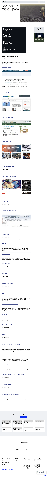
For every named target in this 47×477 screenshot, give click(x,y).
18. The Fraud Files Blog (7, 324)
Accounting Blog (14, 463)
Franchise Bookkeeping (37, 460)
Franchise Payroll (36, 461)
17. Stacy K (4, 44)
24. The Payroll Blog (5, 50)
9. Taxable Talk (5, 37)
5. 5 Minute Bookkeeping (6, 33)
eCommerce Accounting (37, 466)
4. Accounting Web (6, 141)
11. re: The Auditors (6, 254)
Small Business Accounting (27, 466)
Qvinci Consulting (36, 462)
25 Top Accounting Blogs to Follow (7, 29)
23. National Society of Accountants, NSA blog (9, 49)
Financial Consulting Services (37, 465)
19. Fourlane (4, 334)
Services (11, 1)
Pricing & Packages (15, 462)
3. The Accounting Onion (7, 117)
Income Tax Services (26, 461)
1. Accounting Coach (5, 30)
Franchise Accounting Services (38, 459)
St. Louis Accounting (15, 460)
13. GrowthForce (5, 40)
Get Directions (4, 468)
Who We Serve (14, 1)
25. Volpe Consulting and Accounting (7, 51)
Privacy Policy (13, 474)
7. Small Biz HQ (5, 35)
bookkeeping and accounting (8, 196)
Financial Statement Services (27, 462)
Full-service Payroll (26, 460)
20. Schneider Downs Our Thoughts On (11, 344)
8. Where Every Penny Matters (7, 36)
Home (13, 459)
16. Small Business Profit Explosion (7, 43)
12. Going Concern (6, 263)
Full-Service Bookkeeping (27, 459)
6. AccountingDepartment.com (7, 34)
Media (29, 1)
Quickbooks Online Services (37, 467)
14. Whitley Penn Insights (6, 41)
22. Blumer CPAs (5, 48)
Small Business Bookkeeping (27, 468)
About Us (23, 1)
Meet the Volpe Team (15, 461)
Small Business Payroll (26, 467)
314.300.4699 (42, 1)
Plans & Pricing (19, 1)
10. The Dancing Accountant (8, 244)
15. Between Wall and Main (6, 42)
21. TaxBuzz (4, 47)
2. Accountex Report (5, 31)
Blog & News (25, 1)
